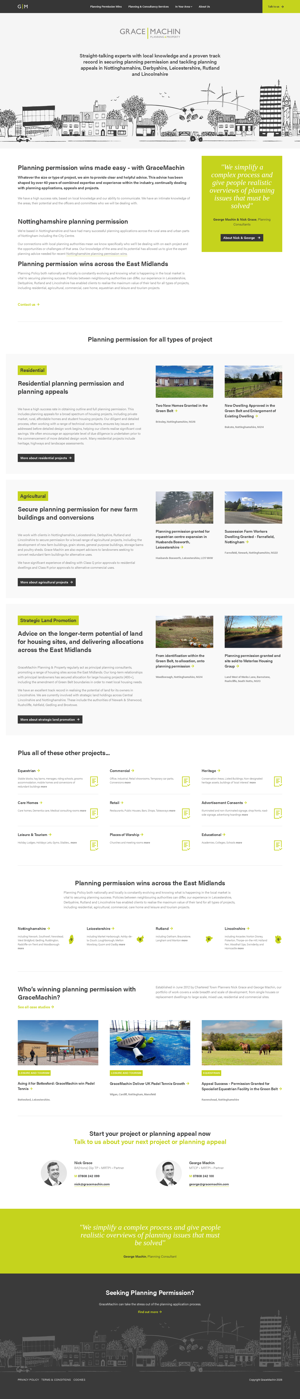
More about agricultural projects (44, 582)
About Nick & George (239, 237)
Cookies (79, 1379)
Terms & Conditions (56, 1379)
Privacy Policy (28, 1379)
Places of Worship (125, 834)
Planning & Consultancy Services (148, 6)
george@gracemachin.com (209, 1184)
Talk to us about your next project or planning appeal (150, 1141)
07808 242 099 (89, 1176)
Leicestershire (99, 928)
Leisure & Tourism (33, 834)
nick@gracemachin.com (92, 1184)
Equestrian (27, 770)
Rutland (163, 928)
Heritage (209, 770)
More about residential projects (43, 457)
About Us (204, 6)
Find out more (148, 1311)
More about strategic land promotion (47, 719)
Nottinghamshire (32, 928)
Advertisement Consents (222, 802)
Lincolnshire (235, 928)
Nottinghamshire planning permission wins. (96, 253)
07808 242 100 (203, 1176)
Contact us (27, 304)
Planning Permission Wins (106, 6)
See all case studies (34, 1006)
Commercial (120, 770)
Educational (212, 834)
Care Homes (28, 802)
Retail (115, 802)
